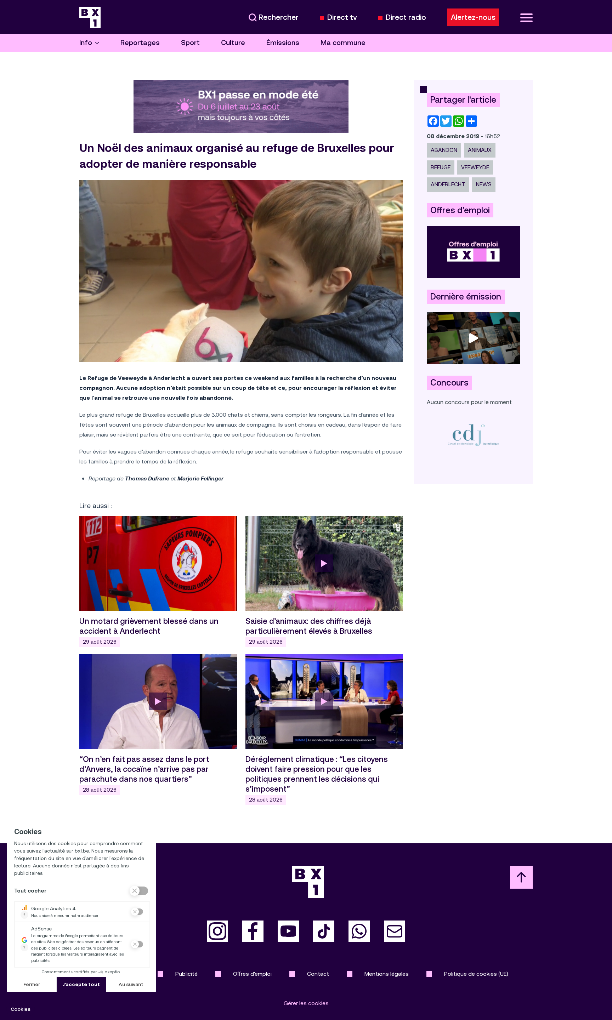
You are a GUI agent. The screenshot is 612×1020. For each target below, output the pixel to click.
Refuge (440, 167)
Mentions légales (386, 974)
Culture (233, 43)
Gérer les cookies (306, 1003)
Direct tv (342, 17)
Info (85, 43)
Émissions (282, 43)
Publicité (186, 974)
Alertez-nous (473, 17)
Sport (190, 43)
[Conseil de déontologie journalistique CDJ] (473, 435)
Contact (318, 974)
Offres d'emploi (252, 974)
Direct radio (406, 17)
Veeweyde (475, 167)
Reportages (140, 43)
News (484, 184)
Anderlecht (448, 184)
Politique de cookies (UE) (476, 974)
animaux (480, 150)
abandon (444, 150)
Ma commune (343, 43)
